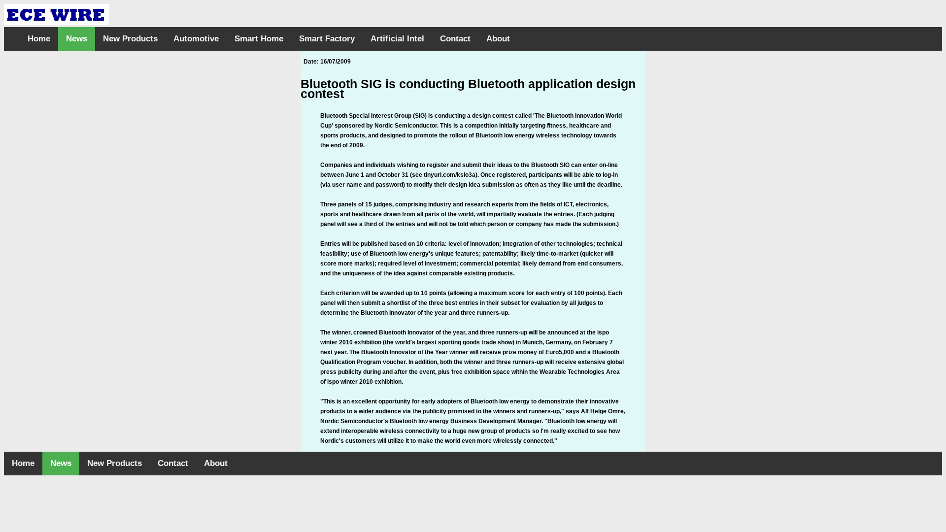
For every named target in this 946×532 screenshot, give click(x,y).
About (498, 38)
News (76, 38)
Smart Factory (327, 38)
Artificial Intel (397, 38)
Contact (455, 38)
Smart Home (259, 38)
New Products (130, 38)
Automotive (196, 38)
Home (39, 38)
